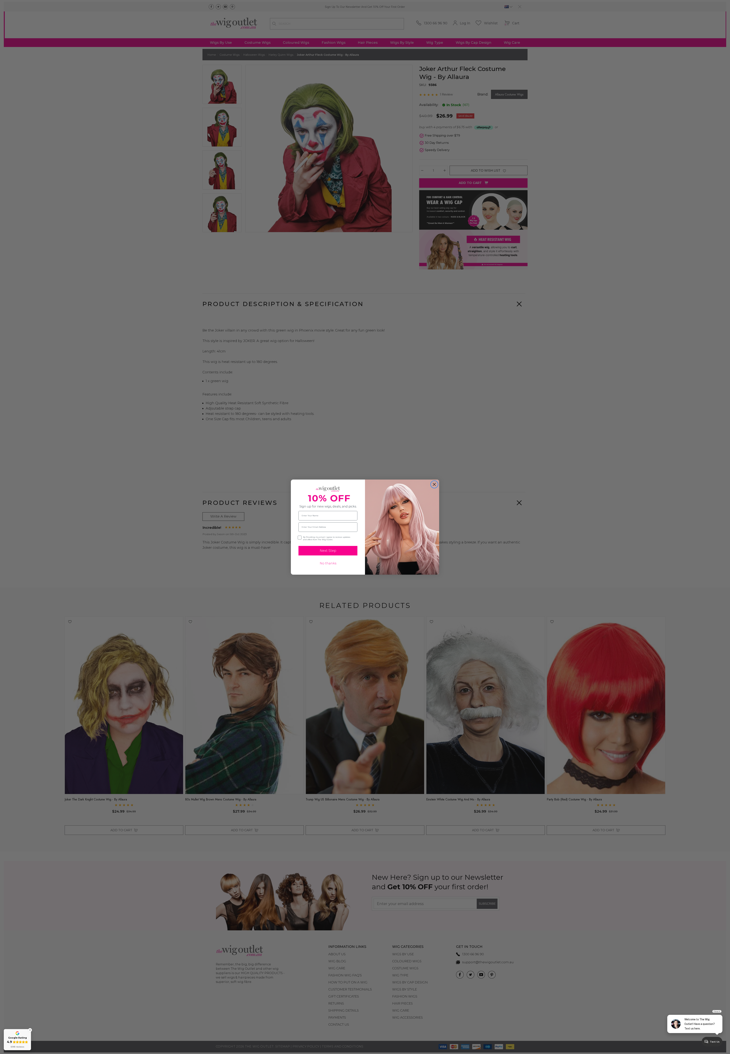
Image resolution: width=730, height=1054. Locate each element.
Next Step (328, 551)
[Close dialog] (434, 484)
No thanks (328, 563)
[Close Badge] (30, 1030)
